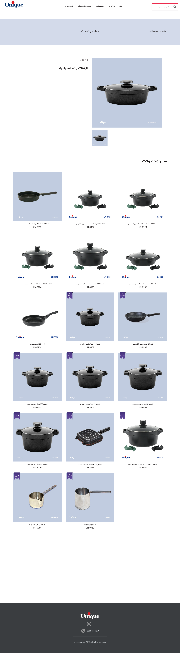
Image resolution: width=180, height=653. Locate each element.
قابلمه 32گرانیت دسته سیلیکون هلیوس (142, 464)
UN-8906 (90, 407)
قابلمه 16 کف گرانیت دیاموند (90, 344)
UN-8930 (143, 468)
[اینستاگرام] (89, 624)
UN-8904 (37, 407)
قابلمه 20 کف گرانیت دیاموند (37, 404)
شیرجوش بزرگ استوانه (37, 524)
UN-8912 (37, 227)
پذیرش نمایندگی (84, 6)
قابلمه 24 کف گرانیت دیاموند (90, 404)
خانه (121, 6)
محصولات (100, 6)
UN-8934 (37, 347)
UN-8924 (143, 227)
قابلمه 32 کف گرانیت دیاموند (37, 464)
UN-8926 (37, 287)
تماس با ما (69, 6)
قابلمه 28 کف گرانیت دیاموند (142, 404)
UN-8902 (90, 347)
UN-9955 (37, 528)
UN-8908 (143, 407)
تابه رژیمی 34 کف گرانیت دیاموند (90, 464)
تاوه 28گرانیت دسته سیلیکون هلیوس (142, 284)
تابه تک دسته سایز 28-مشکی (143, 344)
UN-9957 (90, 528)
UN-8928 (90, 287)
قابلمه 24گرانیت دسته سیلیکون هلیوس (37, 284)
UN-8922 (90, 227)
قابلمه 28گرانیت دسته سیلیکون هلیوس (90, 284)
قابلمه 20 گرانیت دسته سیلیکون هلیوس (142, 224)
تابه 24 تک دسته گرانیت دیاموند (37, 224)
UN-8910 (37, 468)
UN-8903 (143, 347)
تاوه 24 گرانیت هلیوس (37, 344)
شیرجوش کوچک (90, 524)
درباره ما (112, 6)
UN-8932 (143, 287)
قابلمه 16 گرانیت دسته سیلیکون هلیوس (90, 224)
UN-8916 (90, 468)
